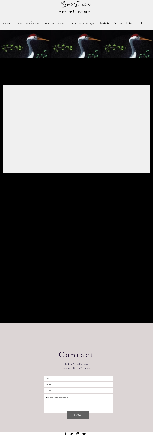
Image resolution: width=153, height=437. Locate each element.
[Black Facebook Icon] (66, 434)
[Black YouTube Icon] (84, 434)
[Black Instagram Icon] (78, 434)
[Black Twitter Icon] (72, 434)
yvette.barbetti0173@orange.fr (76, 368)
